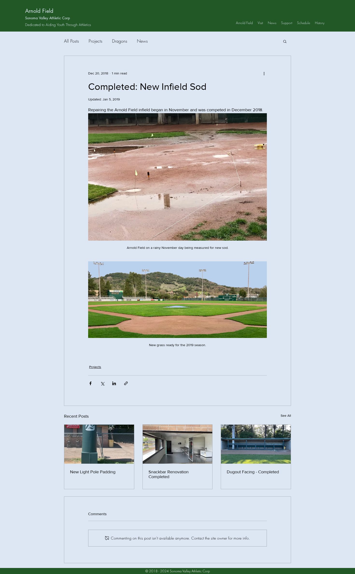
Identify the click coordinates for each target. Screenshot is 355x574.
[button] (285, 41)
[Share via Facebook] (90, 383)
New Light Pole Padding (92, 471)
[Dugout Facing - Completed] (256, 444)
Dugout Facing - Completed (253, 471)
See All (286, 415)
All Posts (71, 41)
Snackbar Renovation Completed (169, 474)
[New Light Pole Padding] (99, 444)
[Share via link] (126, 383)
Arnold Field (39, 10)
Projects (95, 41)
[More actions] (264, 73)
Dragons (119, 41)
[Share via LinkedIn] (114, 383)
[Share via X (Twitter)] (102, 383)
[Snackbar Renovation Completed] (178, 444)
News (142, 41)
